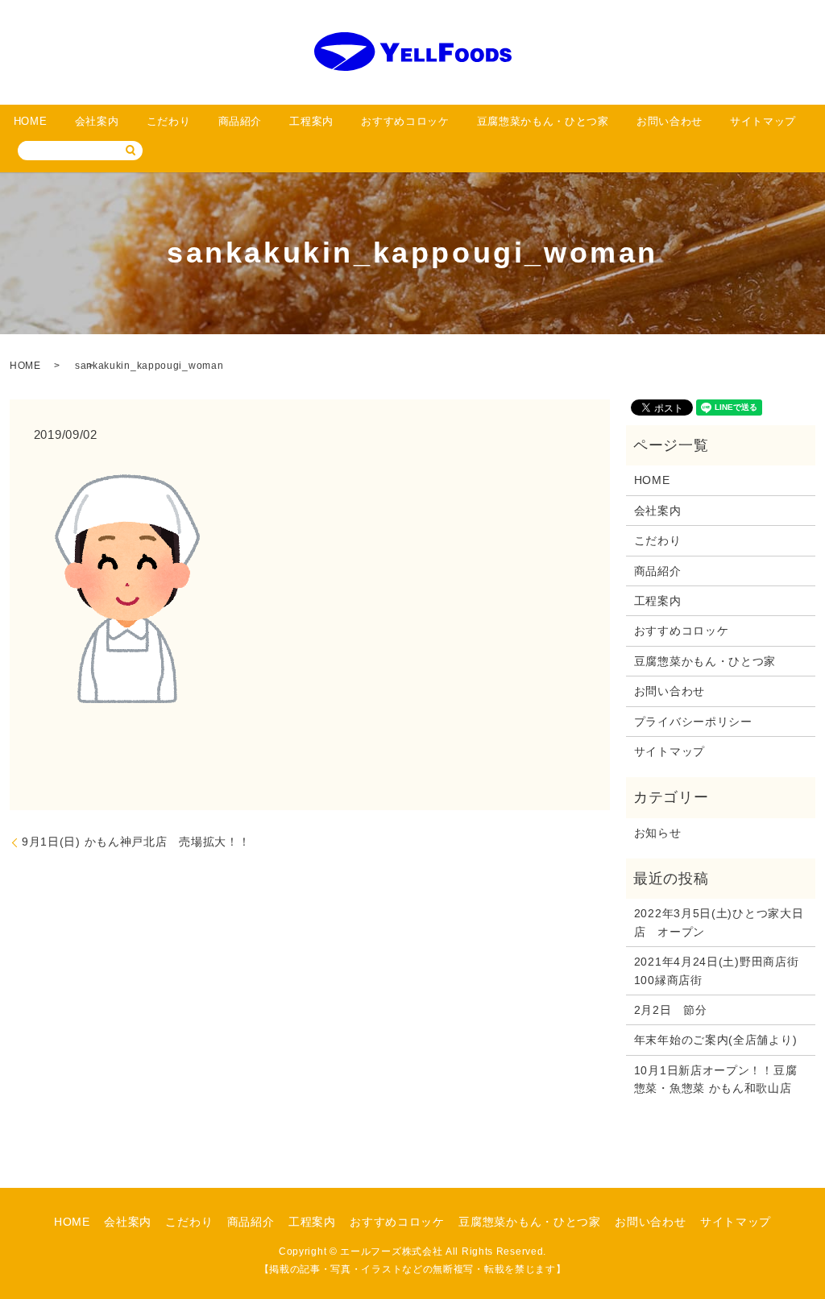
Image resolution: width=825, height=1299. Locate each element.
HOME (31, 121)
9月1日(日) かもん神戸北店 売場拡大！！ (136, 841)
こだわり (169, 121)
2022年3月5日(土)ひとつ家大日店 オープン (719, 922)
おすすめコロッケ (405, 121)
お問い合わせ (669, 121)
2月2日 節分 (670, 1009)
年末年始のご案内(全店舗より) (716, 1039)
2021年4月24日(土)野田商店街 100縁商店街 (720, 970)
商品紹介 (240, 121)
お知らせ (658, 832)
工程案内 (311, 121)
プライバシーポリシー (693, 721)
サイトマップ (763, 121)
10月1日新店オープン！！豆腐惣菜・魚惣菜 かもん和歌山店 (716, 1079)
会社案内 (97, 121)
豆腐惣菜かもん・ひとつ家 (543, 121)
